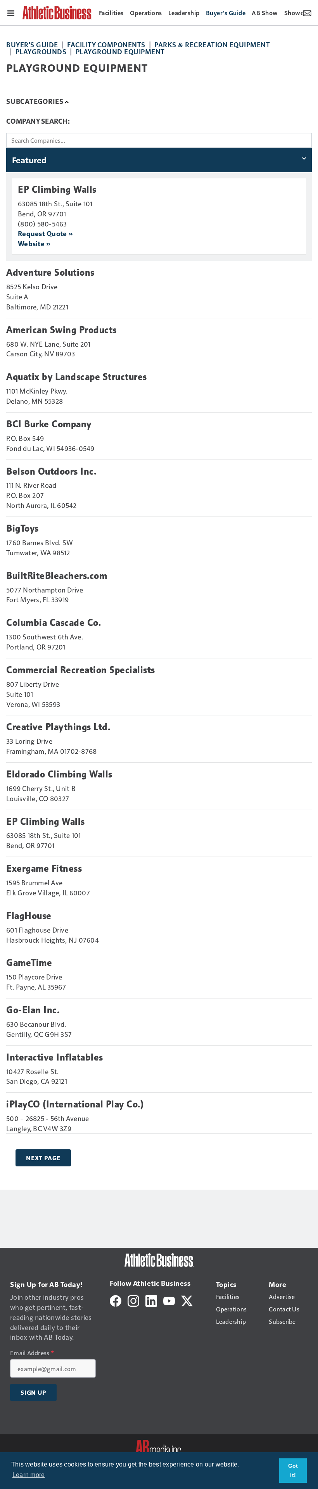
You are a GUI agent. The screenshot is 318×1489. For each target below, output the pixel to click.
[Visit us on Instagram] (133, 1300)
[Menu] (11, 12)
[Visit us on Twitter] (187, 1300)
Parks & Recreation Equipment (212, 44)
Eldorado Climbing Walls (59, 774)
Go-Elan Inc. (32, 1010)
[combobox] (159, 140)
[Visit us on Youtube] (169, 1300)
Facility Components (106, 44)
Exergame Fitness (44, 868)
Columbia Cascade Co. (53, 622)
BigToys (22, 528)
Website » (34, 243)
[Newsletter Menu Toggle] (307, 12)
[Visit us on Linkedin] (151, 1300)
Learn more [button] (28, 1475)
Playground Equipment (120, 51)
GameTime (29, 962)
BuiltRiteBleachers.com (56, 575)
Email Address (32, 1353)
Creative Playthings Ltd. (58, 727)
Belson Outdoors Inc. (51, 471)
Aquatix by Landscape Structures (76, 376)
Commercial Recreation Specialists (80, 670)
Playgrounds (41, 51)
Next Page (43, 1158)
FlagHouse (29, 915)
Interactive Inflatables (54, 1057)
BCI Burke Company (49, 424)
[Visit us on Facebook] (115, 1300)
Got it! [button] (293, 1470)
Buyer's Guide (32, 44)
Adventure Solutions (50, 272)
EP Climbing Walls (57, 189)
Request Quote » (45, 233)
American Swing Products (61, 330)
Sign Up (33, 1392)
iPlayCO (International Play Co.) (74, 1104)
